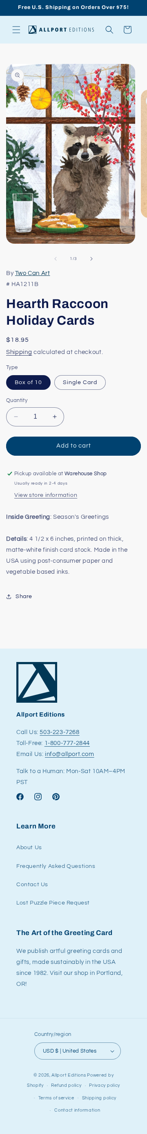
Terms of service (56, 1098)
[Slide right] (91, 259)
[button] (16, 30)
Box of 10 (28, 382)
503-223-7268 (59, 732)
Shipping (19, 352)
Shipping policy (99, 1098)
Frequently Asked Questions (56, 866)
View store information (45, 495)
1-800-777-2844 (67, 743)
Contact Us (32, 884)
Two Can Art (32, 273)
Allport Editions (68, 1075)
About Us (29, 847)
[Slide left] (56, 259)
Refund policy (66, 1085)
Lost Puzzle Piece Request (53, 903)
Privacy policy (104, 1085)
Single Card (80, 382)
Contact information (77, 1110)
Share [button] (24, 596)
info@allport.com (69, 754)
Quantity (16, 400)
